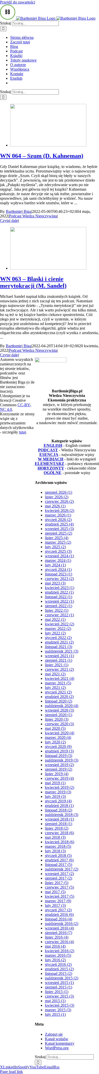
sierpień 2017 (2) (58, 878)
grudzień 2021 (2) (59, 642)
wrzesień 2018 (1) (59, 819)
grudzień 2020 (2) (59, 696)
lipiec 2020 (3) (56, 719)
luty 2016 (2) (55, 960)
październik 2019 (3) (61, 760)
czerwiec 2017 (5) (59, 887)
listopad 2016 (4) (58, 919)
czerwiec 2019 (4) (59, 778)
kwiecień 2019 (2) (59, 787)
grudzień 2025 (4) (59, 524)
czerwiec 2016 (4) (59, 942)
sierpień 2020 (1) (58, 715)
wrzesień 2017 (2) (59, 874)
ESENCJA (48, 454)
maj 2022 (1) (55, 619)
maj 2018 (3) (55, 837)
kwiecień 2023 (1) (59, 588)
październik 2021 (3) (61, 651)
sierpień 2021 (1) (58, 660)
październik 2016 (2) (61, 923)
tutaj (22, 432)
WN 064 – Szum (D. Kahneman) (41, 156)
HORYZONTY (51, 468)
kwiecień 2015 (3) (59, 1005)
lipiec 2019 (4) (56, 774)
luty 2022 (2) (55, 633)
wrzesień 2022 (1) (59, 601)
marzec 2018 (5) (58, 846)
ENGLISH (53, 445)
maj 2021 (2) (55, 674)
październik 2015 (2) (61, 978)
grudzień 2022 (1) (59, 592)
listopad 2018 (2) (58, 810)
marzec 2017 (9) (58, 901)
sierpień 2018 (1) (58, 824)
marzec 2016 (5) (58, 955)
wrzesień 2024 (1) (59, 556)
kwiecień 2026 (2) (59, 510)
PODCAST (48, 450)
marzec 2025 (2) (58, 542)
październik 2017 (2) (61, 869)
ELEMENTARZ (49, 463)
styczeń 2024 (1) (58, 569)
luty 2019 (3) (55, 796)
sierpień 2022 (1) (58, 606)
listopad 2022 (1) (58, 597)
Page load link (11, 1071)
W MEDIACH (50, 459)
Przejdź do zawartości (17, 2)
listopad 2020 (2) (58, 701)
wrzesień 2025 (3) (59, 529)
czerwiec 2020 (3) (59, 724)
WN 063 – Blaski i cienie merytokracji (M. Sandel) (33, 282)
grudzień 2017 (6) (59, 860)
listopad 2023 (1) (58, 574)
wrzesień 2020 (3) (59, 710)
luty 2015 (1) (55, 1014)
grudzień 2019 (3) (59, 751)
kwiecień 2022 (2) (59, 624)
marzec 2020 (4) (58, 737)
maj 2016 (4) (55, 946)
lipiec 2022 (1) (56, 610)
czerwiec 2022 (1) (59, 615)
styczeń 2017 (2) (58, 910)
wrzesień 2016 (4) (59, 928)
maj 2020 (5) (55, 728)
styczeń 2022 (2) (58, 637)
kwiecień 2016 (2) (59, 951)
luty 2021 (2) (55, 687)
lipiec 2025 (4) (56, 538)
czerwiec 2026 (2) (59, 501)
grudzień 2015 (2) (59, 969)
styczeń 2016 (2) (58, 964)
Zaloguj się (54, 1034)
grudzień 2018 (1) (59, 805)
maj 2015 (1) (55, 1001)
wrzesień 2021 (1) (59, 656)
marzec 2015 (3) (58, 1010)
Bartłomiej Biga (18, 211)
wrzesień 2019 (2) (59, 765)
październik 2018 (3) (61, 814)
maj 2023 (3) (55, 583)
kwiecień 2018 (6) (59, 842)
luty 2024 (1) (55, 565)
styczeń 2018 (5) (58, 855)
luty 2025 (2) (55, 547)
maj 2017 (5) (55, 892)
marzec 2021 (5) (58, 683)
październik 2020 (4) (61, 706)
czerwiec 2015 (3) (59, 996)
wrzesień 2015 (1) (59, 982)
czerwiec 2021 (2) (59, 669)
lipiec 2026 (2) (56, 497)
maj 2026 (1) (55, 506)
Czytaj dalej (9, 220)
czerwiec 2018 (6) (59, 833)
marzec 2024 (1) (58, 560)
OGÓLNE (52, 473)
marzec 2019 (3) (58, 792)
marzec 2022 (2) (58, 628)
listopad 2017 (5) (58, 864)
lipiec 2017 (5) (56, 883)
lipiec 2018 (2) (56, 828)
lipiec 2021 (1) (56, 665)
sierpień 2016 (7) (58, 933)
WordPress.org (57, 1048)
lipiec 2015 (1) (56, 992)
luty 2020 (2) (55, 742)
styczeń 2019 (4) (58, 801)
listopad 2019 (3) (58, 755)
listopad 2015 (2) (58, 973)
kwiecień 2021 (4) (59, 678)
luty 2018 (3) (55, 851)
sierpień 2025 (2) (58, 533)
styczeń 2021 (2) (58, 692)
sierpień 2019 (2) (58, 769)
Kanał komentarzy (59, 1043)
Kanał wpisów (56, 1039)
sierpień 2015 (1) (58, 987)
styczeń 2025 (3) (58, 551)
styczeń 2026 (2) (58, 519)
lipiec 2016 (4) (56, 937)
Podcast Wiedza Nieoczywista (33, 216)
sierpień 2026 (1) (58, 492)
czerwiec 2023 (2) (59, 578)
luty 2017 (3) (55, 905)
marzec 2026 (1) (58, 515)
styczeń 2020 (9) (58, 746)
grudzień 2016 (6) (59, 914)
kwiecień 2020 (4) (59, 733)
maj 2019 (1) (55, 783)
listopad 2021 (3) (58, 647)
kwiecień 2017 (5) (59, 896)
